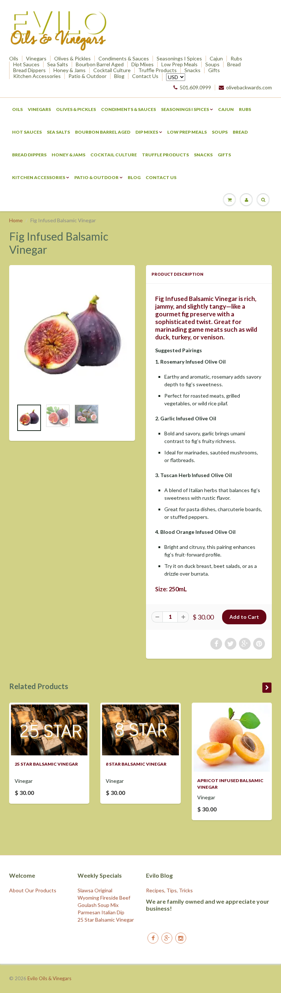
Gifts (214, 70)
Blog (119, 76)
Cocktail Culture (112, 70)
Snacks (192, 70)
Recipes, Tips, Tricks (169, 890)
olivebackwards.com (249, 87)
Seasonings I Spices (179, 59)
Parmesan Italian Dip (101, 912)
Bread (234, 64)
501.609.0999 (195, 87)
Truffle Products (157, 70)
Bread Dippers (29, 70)
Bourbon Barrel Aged (100, 64)
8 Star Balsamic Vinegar (136, 764)
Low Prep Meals (179, 64)
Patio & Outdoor (87, 76)
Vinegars (36, 59)
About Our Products (32, 890)
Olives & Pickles (72, 59)
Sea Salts (57, 64)
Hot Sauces (26, 64)
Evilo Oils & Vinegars (49, 978)
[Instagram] (180, 938)
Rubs (236, 59)
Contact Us (145, 76)
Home (16, 220)
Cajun (216, 59)
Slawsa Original (95, 890)
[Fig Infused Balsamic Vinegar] (72, 336)
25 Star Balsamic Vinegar (46, 764)
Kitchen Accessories (37, 76)
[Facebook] (152, 938)
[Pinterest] (166, 938)
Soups (212, 64)
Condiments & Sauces (123, 59)
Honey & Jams (69, 70)
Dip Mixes (142, 64)
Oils (13, 59)
